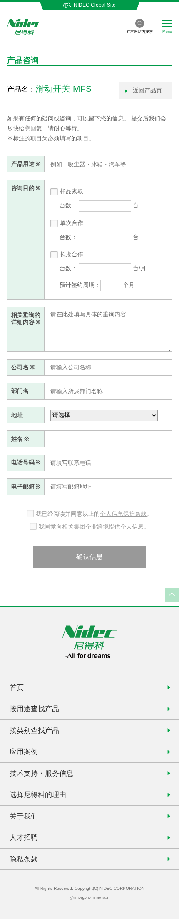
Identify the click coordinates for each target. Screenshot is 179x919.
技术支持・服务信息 (41, 773)
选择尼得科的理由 (38, 794)
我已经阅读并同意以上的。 (94, 514)
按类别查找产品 (34, 730)
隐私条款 (24, 859)
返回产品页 (146, 90)
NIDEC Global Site (95, 5)
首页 (17, 687)
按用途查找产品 (34, 708)
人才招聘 (24, 837)
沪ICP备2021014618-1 (89, 898)
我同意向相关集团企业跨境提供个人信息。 (94, 527)
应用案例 (24, 751)
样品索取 (71, 191)
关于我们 (24, 816)
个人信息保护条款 (123, 514)
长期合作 (71, 254)
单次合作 (71, 223)
